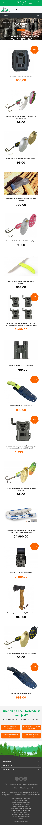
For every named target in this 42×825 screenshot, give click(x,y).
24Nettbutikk (24, 821)
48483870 (36, 793)
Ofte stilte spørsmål (26, 788)
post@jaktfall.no (7, 795)
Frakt (6, 784)
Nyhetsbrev (14, 788)
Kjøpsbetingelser (15, 784)
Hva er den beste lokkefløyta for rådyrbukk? (31, 727)
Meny (5, 15)
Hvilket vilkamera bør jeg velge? (31, 736)
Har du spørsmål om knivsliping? (10, 727)
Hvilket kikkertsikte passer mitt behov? (10, 736)
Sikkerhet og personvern (31, 784)
